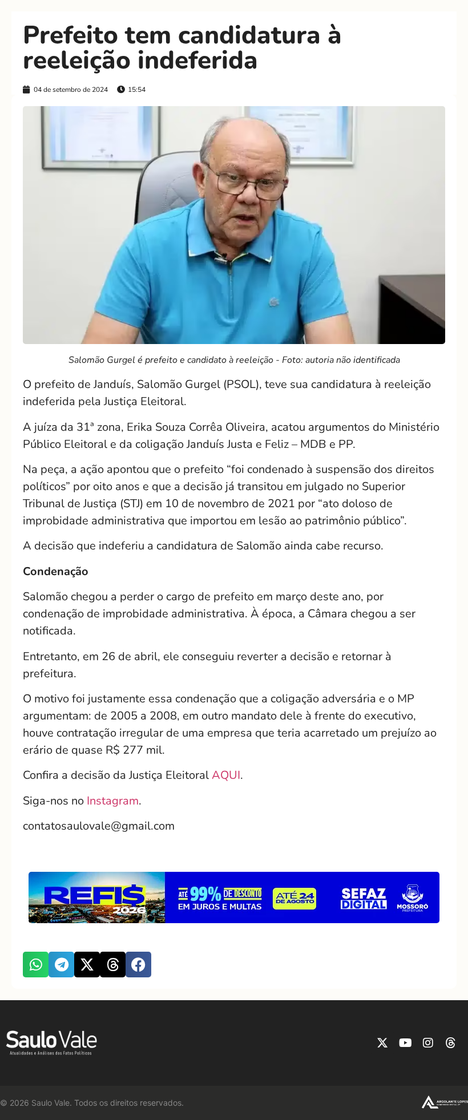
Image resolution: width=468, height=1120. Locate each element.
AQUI (226, 775)
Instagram (113, 800)
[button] (36, 964)
